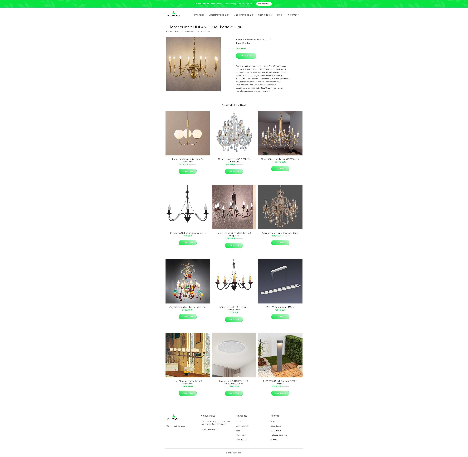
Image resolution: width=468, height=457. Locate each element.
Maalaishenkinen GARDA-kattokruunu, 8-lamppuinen (234, 234)
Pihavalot (199, 14)
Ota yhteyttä (276, 426)
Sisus (238, 430)
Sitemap (274, 439)
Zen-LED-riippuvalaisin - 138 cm (280, 307)
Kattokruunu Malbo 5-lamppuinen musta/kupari (234, 308)
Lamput (239, 421)
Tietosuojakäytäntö (279, 435)
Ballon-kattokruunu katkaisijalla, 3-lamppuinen (187, 160)
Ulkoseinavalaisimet (219, 14)
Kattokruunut (265, 39)
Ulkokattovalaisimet (243, 14)
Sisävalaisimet (265, 14)
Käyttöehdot (276, 430)
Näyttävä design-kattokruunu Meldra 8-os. (188, 307)
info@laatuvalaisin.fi (209, 429)
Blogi (279, 14)
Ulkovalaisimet (242, 439)
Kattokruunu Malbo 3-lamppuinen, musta (188, 233)
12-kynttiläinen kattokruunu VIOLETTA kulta (280, 159)
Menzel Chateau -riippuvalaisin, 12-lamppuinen (187, 382)
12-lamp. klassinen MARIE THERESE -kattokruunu (234, 160)
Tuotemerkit (293, 14)
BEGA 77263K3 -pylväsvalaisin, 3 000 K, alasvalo (280, 382)
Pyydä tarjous (264, 4)
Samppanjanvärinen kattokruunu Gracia (280, 233)
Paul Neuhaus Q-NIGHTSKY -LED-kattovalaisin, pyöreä (234, 382)
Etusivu (169, 31)
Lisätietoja (246, 56)
